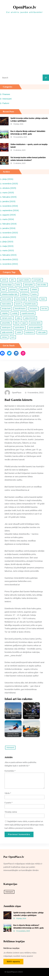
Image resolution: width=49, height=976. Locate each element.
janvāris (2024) (8, 228)
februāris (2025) (9, 197)
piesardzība (6, 323)
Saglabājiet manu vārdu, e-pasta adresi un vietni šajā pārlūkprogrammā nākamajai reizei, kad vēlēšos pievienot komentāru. (24, 824)
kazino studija (21, 299)
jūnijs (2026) (7, 179)
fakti (3, 289)
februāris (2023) (9, 255)
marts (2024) (8, 219)
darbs (18, 285)
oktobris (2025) (9, 188)
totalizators (29, 332)
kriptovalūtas (6, 304)
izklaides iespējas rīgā (9, 294)
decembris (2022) (10, 259)
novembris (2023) (10, 233)
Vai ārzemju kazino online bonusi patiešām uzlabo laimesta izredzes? (28, 158)
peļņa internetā (30, 318)
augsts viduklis (23, 280)
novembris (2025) (10, 183)
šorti (12, 337)
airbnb (4, 280)
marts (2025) (8, 192)
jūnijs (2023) (7, 241)
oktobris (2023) (9, 237)
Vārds (8, 793)
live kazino (33, 308)
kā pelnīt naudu (30, 304)
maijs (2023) (7, 246)
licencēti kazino (20, 308)
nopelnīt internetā (28, 313)
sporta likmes (19, 327)
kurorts (18, 304)
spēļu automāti (7, 332)
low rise (44, 308)
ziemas (4, 337)
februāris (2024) (9, 224)
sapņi (24, 323)
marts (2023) (8, 250)
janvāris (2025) (8, 201)
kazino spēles (6, 299)
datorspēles (29, 285)
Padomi (5, 103)
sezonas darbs (35, 323)
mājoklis (5, 313)
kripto (43, 299)
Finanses (6, 94)
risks (16, 323)
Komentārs (10, 771)
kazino (34, 294)
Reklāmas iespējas (11, 948)
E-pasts (8, 802)
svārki (19, 332)
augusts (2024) (9, 215)
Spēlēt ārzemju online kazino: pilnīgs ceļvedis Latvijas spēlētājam (29, 119)
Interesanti (7, 99)
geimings (12, 289)
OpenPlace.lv (24, 7)
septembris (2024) (10, 210)
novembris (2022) (10, 264)
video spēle (42, 332)
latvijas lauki (6, 308)
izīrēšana (24, 294)
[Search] (46, 78)
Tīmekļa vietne (11, 812)
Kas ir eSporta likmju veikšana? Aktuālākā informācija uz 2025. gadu (27, 132)
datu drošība (41, 285)
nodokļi (14, 313)
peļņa (19, 318)
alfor (12, 280)
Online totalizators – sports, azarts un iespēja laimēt (29, 145)
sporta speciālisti (35, 327)
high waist (23, 289)
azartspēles (37, 280)
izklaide (34, 289)
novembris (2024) (10, 206)
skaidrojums (6, 327)
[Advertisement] (24, 44)
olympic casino (7, 318)
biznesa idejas (7, 285)
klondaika (33, 299)
